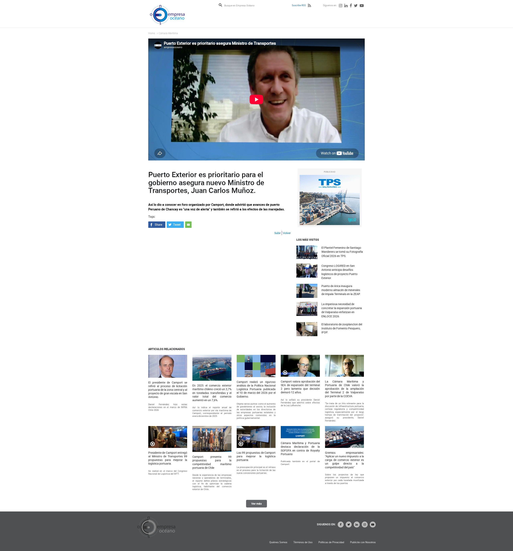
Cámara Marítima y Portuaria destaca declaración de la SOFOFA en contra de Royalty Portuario (300, 448)
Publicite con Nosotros (363, 542)
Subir (277, 233)
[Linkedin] (346, 6)
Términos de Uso (302, 542)
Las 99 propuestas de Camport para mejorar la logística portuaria (256, 456)
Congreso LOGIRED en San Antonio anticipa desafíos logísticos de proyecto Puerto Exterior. (339, 272)
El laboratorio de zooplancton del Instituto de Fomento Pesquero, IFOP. (341, 328)
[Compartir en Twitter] (175, 224)
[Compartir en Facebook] (156, 224)
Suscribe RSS (299, 5)
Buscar (220, 5)
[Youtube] (362, 6)
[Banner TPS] (330, 200)
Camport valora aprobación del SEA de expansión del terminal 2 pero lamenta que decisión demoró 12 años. (300, 387)
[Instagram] (340, 6)
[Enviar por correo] (188, 224)
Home (151, 33)
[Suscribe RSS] (309, 6)
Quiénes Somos (278, 542)
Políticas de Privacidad (331, 542)
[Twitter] (356, 6)
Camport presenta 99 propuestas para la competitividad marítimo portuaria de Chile (211, 462)
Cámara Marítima (168, 33)
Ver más (256, 503)
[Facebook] (351, 6)
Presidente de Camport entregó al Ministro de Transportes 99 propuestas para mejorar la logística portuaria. (167, 458)
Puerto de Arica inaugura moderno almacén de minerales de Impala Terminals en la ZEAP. (341, 290)
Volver (287, 233)
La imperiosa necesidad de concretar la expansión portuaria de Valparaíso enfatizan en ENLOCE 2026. (341, 310)
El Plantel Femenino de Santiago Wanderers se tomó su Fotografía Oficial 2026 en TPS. (342, 252)
